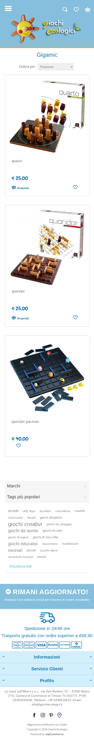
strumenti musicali (20, 557)
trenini (41, 557)
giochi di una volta (45, 537)
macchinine (50, 543)
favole (31, 517)
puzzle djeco (49, 550)
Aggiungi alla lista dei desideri (75, 187)
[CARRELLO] (85, 11)
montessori (70, 543)
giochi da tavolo (23, 530)
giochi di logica (18, 537)
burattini (45, 511)
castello (80, 511)
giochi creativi (25, 524)
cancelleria (62, 511)
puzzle (31, 550)
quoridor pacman (25, 422)
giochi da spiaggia (59, 524)
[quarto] (47, 117)
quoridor (18, 291)
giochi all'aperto (51, 517)
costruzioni (15, 517)
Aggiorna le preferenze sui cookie (47, 724)
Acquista (23, 188)
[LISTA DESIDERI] (74, 11)
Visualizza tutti (20, 566)
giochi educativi (23, 543)
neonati (15, 550)
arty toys (29, 511)
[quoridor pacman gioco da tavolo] (47, 377)
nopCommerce (54, 734)
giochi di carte (52, 530)
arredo (13, 511)
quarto (17, 161)
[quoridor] (47, 247)
